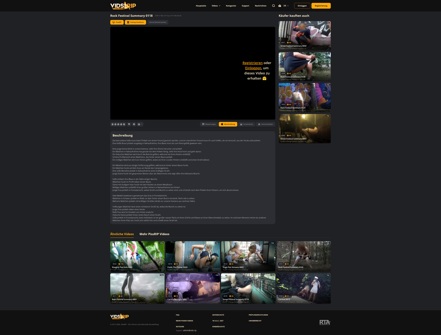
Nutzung (180, 327)
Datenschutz (218, 315)
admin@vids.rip (189, 330)
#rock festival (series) (158, 22)
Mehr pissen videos (184, 321)
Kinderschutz (218, 327)
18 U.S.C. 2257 (217, 321)
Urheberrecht (255, 321)
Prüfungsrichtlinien (258, 315)
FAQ (177, 315)
